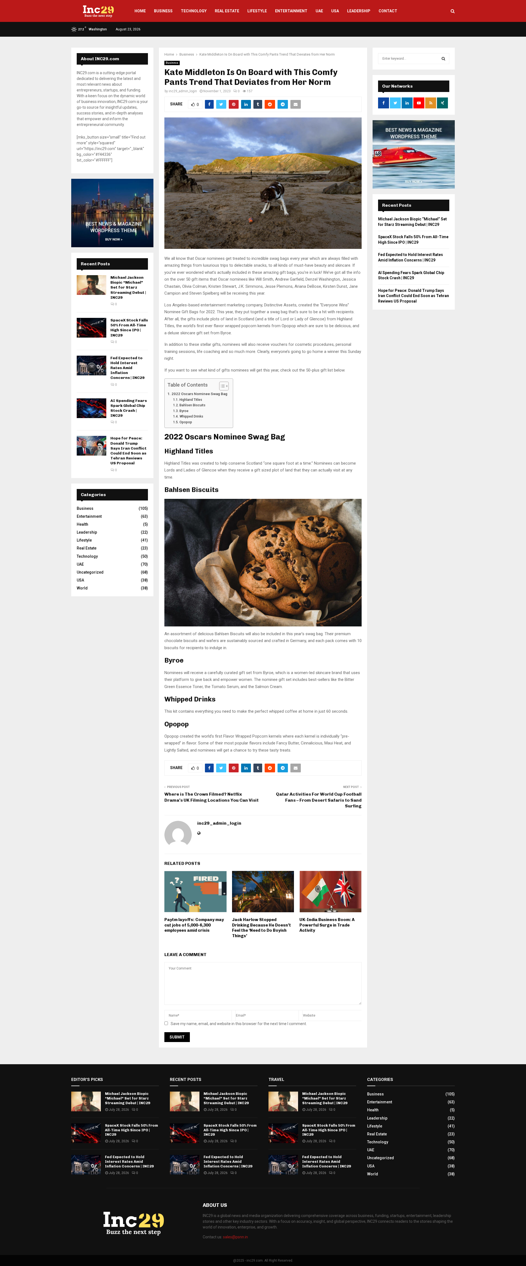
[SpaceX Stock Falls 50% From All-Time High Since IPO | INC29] (91, 328)
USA (335, 11)
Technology (194, 11)
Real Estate (227, 11)
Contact (388, 11)
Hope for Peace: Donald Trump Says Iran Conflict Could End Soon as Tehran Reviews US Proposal (128, 450)
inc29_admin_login (183, 91)
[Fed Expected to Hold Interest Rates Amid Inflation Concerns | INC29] (91, 365)
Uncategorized (90, 572)
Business (163, 11)
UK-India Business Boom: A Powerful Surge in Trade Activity (327, 925)
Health (82, 524)
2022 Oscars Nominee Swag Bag (199, 394)
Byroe (183, 411)
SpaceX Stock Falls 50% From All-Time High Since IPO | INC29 (129, 328)
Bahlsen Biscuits (192, 405)
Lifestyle (257, 11)
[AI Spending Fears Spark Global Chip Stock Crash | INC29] (91, 408)
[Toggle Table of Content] (221, 386)
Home (140, 11)
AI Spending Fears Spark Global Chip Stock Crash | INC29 (128, 408)
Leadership (358, 11)
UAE (319, 11)
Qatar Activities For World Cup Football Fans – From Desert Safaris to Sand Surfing (319, 800)
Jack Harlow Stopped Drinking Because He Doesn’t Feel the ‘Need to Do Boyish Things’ (261, 927)
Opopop (185, 422)
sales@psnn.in (235, 1237)
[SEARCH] (443, 58)
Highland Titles (190, 400)
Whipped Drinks (191, 416)
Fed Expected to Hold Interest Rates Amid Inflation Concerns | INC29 (127, 368)
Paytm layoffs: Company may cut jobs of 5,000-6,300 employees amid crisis (194, 925)
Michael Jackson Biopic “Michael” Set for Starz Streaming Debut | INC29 (128, 287)
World (82, 588)
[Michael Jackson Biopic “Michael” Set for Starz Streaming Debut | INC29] (91, 285)
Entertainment (291, 11)
